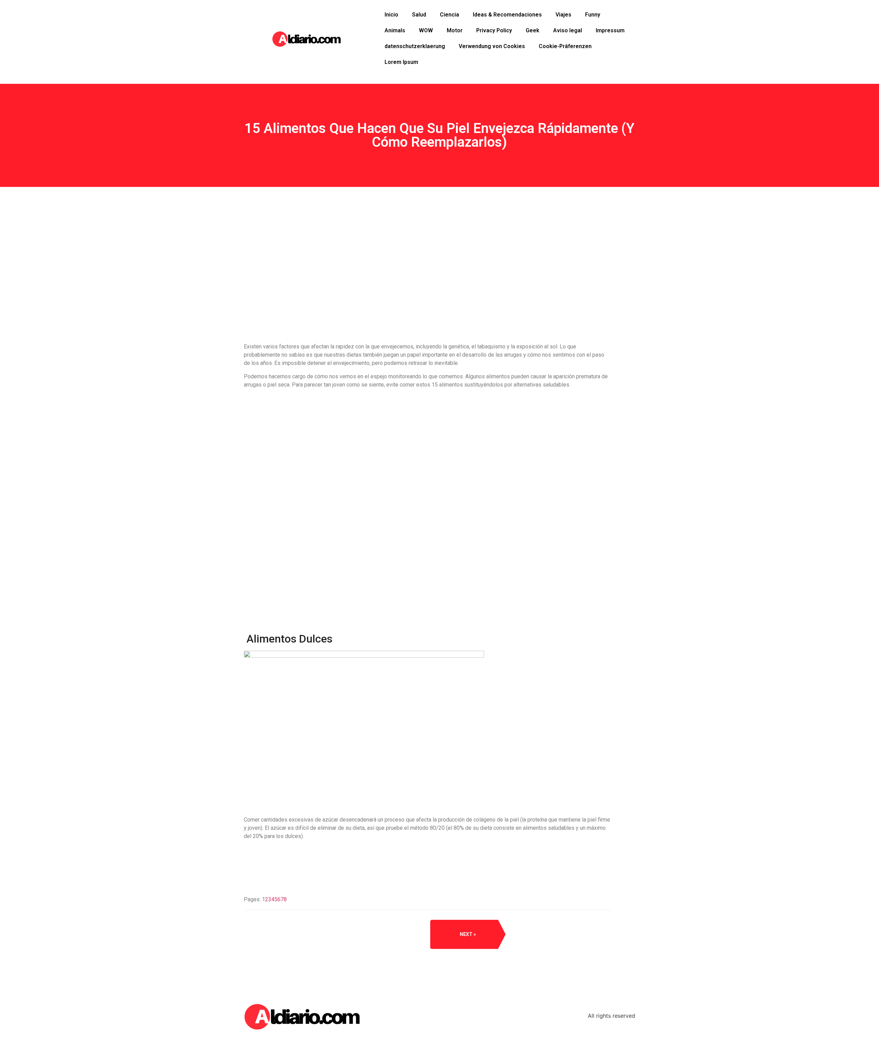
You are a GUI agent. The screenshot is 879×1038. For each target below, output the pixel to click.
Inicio (391, 14)
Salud (419, 14)
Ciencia (449, 14)
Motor (455, 30)
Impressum (610, 30)
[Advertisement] (427, 289)
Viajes (563, 14)
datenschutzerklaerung (415, 46)
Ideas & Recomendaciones (507, 14)
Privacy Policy (494, 30)
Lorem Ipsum (401, 62)
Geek (532, 30)
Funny (592, 14)
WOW (426, 30)
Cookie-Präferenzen (565, 46)
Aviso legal (567, 30)
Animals (395, 30)
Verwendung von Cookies (492, 46)
